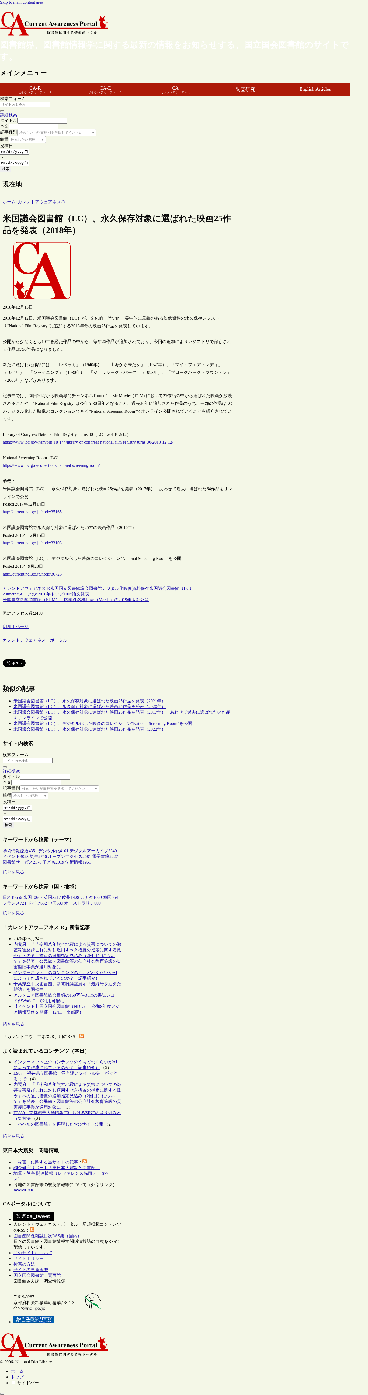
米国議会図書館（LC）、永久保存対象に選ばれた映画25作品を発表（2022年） (89, 729)
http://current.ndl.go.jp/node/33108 (32, 543)
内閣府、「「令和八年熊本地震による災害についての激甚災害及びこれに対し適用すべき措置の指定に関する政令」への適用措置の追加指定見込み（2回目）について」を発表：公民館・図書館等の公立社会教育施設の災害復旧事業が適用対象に (67, 955)
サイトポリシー (28, 1258)
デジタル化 (112, 588)
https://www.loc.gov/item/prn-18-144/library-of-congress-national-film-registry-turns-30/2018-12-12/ (88, 442)
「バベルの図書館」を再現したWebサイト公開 (58, 1124)
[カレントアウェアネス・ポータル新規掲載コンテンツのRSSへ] (32, 1230)
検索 (5, 169)
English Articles (315, 89)
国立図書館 (69, 588)
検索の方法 (24, 1264)
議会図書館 (91, 588)
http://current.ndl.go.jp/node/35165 (32, 512)
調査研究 (245, 89)
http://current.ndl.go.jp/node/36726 (32, 574)
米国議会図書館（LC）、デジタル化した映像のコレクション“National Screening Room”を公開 (102, 723)
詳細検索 (8, 115)
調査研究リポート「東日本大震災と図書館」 (56, 1167)
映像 (127, 588)
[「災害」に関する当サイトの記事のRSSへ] (84, 1162)
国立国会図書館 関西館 (37, 1275)
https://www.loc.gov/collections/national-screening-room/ (51, 465)
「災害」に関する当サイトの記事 (45, 1162)
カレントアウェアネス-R (26, 588)
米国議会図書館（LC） (171, 588)
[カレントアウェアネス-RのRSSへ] (81, 1036)
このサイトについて (32, 1252)
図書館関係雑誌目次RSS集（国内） (47, 1235)
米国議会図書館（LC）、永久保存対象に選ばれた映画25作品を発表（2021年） (89, 701)
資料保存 (140, 588)
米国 (54, 588)
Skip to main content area (21, 2)
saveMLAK (23, 1190)
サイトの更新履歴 (30, 1269)
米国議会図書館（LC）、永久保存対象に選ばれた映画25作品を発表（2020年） (89, 706)
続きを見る (13, 872)
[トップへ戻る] (2, 1394)
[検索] (2, 111)
